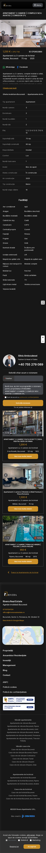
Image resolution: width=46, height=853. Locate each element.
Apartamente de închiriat (23, 774)
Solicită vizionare (23, 403)
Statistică (24, 840)
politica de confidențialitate (29, 397)
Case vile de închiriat (23, 789)
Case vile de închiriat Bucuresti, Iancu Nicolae (23, 799)
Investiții (7, 660)
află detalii (31, 835)
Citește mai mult (9, 88)
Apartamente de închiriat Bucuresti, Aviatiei (23, 784)
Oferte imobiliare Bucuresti (14, 94)
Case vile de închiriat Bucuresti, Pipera (23, 796)
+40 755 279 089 (30, 364)
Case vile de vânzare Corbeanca (23, 756)
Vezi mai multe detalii (23, 456)
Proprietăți (8, 650)
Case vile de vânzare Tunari (23, 759)
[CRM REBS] (28, 816)
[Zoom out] (43, 341)
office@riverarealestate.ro (14, 612)
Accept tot (32, 847)
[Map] (23, 321)
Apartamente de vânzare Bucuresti (23, 723)
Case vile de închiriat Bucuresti (23, 792)
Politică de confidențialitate (15, 692)
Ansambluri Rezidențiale (14, 655)
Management (9, 665)
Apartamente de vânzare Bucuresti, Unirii (23, 729)
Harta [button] (41, 44)
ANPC (5, 682)
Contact (6, 675)
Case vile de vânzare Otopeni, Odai (23, 765)
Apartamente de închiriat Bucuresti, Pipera (23, 781)
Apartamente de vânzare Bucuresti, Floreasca (23, 735)
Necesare (12, 840)
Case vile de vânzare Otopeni (23, 762)
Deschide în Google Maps (13, 620)
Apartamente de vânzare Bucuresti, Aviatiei (23, 732)
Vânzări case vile (23, 746)
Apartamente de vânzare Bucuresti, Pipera (23, 726)
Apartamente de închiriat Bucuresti (23, 778)
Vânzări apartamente (23, 720)
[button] (3, 32)
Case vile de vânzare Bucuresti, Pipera (23, 753)
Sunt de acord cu (23, 397)
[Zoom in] (43, 337)
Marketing (36, 840)
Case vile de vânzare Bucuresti (23, 749)
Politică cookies (10, 687)
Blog (5, 670)
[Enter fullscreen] (43, 302)
